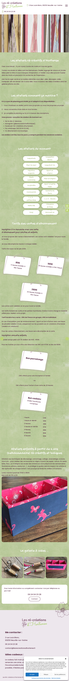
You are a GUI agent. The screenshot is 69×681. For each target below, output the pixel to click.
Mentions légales (55, 678)
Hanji (31, 212)
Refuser (46, 674)
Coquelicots (31, 158)
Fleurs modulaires (31, 178)
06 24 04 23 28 (9, 11)
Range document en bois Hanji (49, 212)
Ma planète (31, 185)
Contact (34, 599)
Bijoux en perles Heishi (49, 185)
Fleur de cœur (31, 165)
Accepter (32, 674)
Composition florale (50, 158)
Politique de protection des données (41, 678)
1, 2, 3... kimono (49, 199)
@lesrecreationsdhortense (24, 124)
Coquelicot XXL (50, 165)
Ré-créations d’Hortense (23, 126)
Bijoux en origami (50, 172)
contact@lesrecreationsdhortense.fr (20, 648)
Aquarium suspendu (31, 172)
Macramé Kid (31, 192)
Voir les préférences (59, 674)
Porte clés (31, 206)
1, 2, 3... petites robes (31, 199)
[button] (65, 659)
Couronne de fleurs (49, 192)
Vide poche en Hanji (50, 205)
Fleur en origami (50, 179)
